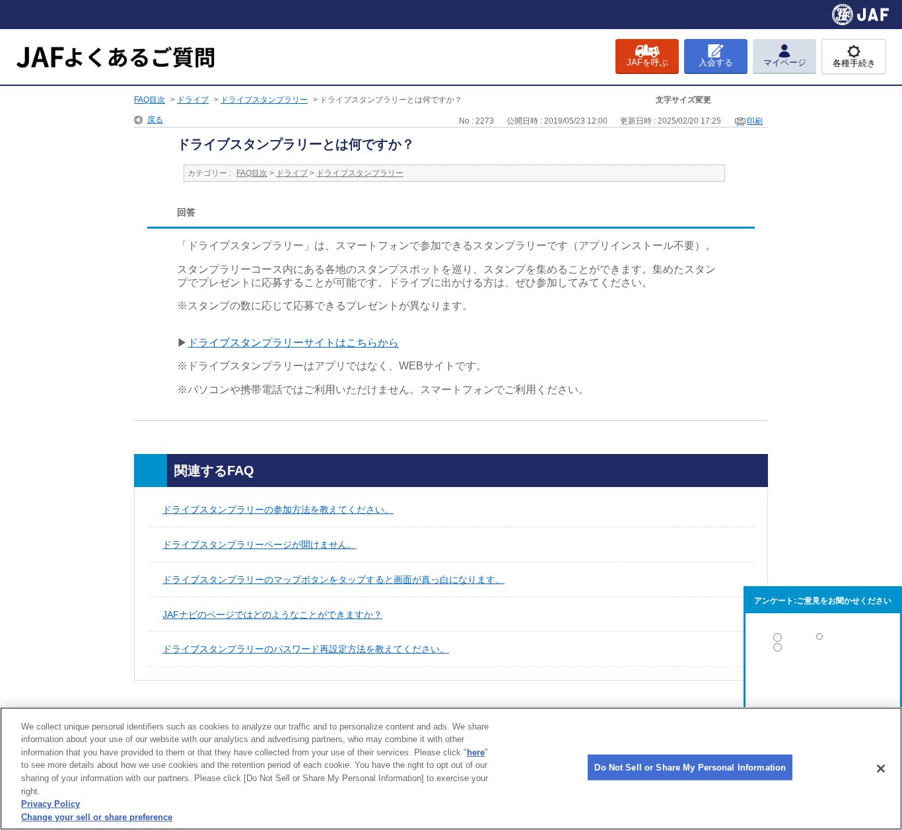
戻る (155, 119)
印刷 (755, 121)
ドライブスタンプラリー (264, 99)
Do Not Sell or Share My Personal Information (690, 768)
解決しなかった (823, 683)
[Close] (880, 768)
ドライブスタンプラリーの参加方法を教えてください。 (278, 509)
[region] (451, 768)
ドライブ (193, 99)
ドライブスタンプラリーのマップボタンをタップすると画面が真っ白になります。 (333, 579)
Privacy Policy (50, 804)
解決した (823, 640)
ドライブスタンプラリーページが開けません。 (259, 544)
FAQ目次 (149, 99)
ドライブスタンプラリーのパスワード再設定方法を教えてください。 (305, 649)
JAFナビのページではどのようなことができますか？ (272, 614)
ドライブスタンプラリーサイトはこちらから (293, 342)
